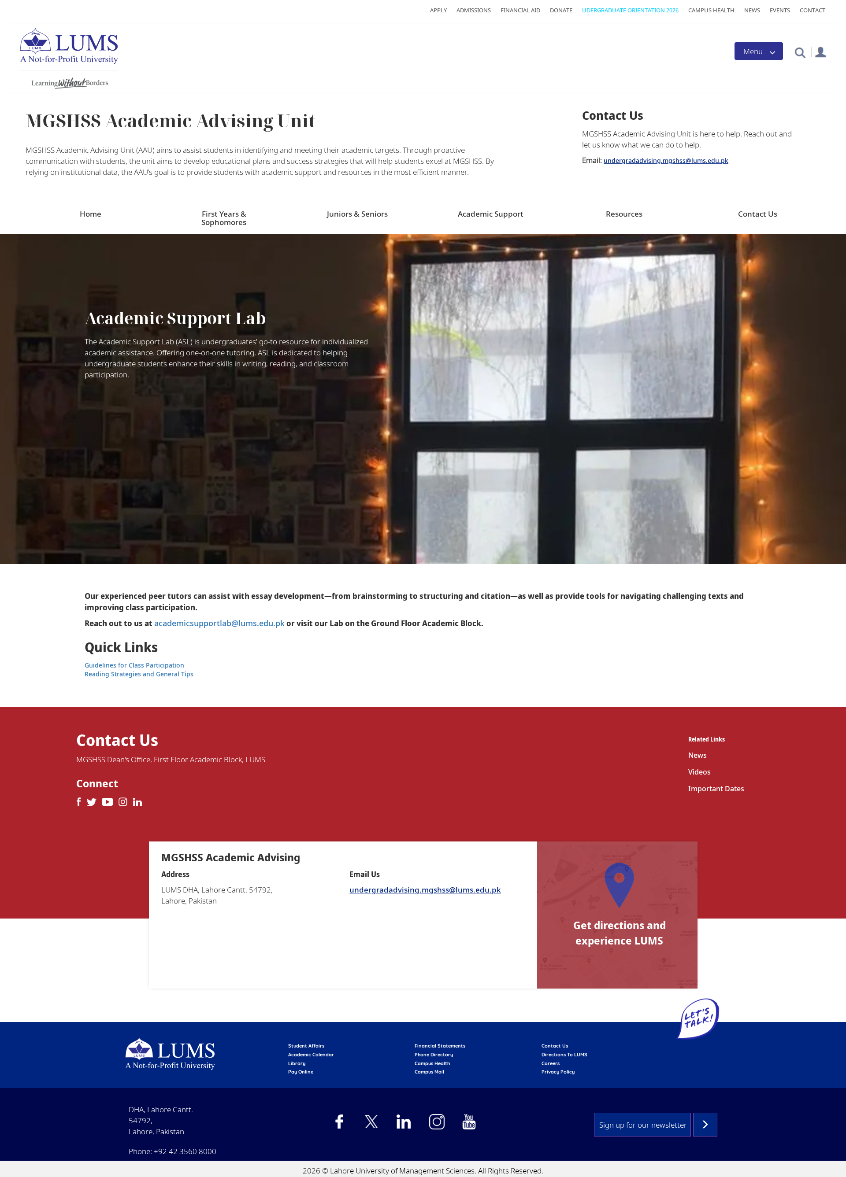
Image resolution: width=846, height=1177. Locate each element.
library (296, 1063)
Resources (624, 214)
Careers (551, 1063)
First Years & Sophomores (223, 218)
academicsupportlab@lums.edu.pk (219, 623)
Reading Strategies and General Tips (139, 674)
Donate (561, 10)
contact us (555, 1046)
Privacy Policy (558, 1072)
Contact (812, 10)
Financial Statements (440, 1046)
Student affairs (306, 1046)
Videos (699, 772)
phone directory (434, 1055)
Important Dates (716, 788)
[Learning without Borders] (69, 81)
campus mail (429, 1072)
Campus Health (711, 10)
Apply (438, 10)
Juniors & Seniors (357, 214)
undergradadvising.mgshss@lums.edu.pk (666, 160)
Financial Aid (520, 10)
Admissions (473, 10)
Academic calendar (311, 1055)
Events (780, 10)
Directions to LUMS (564, 1055)
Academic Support (490, 214)
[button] (800, 52)
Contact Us (757, 214)
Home (90, 214)
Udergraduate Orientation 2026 (630, 10)
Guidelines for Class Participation (134, 665)
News (752, 10)
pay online (300, 1072)
